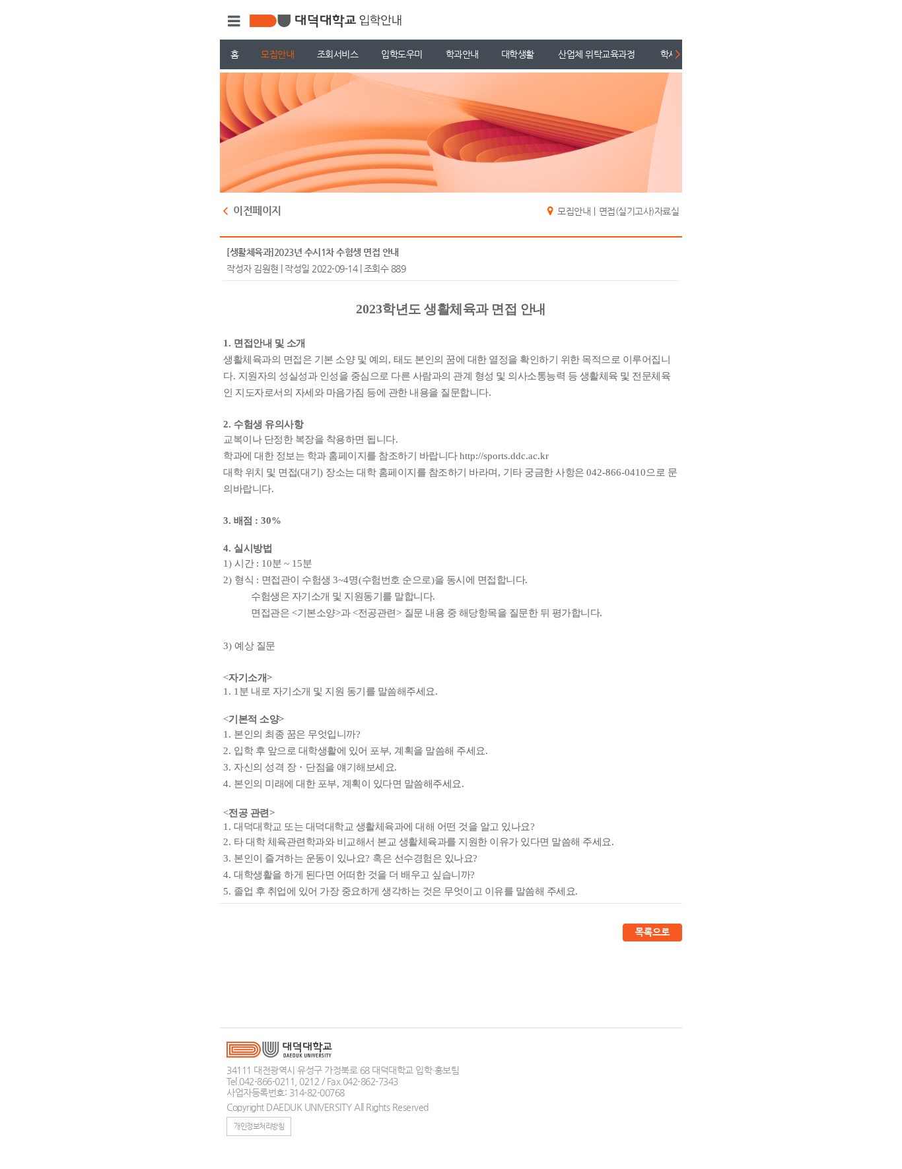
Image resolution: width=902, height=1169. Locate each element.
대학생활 (517, 54)
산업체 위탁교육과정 (596, 54)
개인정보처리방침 (259, 1126)
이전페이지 (257, 211)
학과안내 (462, 54)
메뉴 (232, 21)
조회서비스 (338, 54)
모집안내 (277, 54)
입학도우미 (402, 54)
